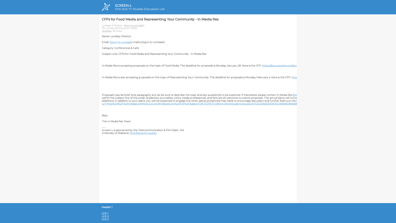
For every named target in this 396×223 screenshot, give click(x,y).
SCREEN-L (123, 5)
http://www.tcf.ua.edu (143, 133)
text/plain (107, 31)
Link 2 (105, 216)
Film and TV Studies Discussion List (140, 9)
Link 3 (105, 218)
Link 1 (105, 213)
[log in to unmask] (134, 25)
